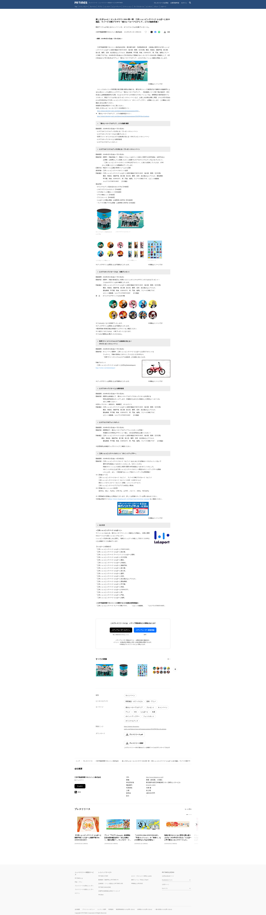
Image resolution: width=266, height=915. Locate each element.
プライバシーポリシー (88, 909)
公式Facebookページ (168, 876)
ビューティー (116, 6)
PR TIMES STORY (103, 876)
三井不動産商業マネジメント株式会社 (107, 761)
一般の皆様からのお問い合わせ (163, 909)
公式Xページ (165, 884)
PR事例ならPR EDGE (137, 883)
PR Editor (101, 895)
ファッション (127, 6)
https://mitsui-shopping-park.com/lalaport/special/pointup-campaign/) (129, 499)
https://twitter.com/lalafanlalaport (105, 368)
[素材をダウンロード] (165, 32)
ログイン (184, 3)
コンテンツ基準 (101, 909)
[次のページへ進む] (175, 669)
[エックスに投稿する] (151, 32)
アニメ (128, 712)
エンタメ (107, 6)
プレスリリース (87, 761)
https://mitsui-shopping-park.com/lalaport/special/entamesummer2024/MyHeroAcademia (123, 116)
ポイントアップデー (133, 716)
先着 (153, 712)
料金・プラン (78, 882)
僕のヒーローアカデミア (134, 707)
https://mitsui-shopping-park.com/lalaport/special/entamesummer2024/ (118, 111)
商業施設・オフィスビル (134, 701)
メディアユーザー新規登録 (145, 630)
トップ (78, 761)
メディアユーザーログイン (121, 630)
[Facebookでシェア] (155, 32)
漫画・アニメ (151, 701)
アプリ (100, 6)
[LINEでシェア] (159, 32)
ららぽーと (144, 712)
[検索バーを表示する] (190, 2)
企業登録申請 (174, 3)
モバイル (93, 6)
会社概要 (77, 909)
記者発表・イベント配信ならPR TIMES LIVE (110, 883)
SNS (135, 712)
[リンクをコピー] (168, 32)
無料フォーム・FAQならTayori (139, 880)
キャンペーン (130, 695)
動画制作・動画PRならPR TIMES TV (108, 880)
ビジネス (149, 6)
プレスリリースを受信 (161, 3)
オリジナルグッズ (132, 721)
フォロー (80, 786)
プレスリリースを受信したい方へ (84, 886)
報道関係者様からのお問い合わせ (125, 909)
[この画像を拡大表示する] (105, 670)
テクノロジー (83, 6)
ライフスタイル (139, 6)
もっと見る (188, 809)
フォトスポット (148, 716)
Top (76, 6)
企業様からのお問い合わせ (144, 909)
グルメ (156, 6)
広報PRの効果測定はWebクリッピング (109, 891)
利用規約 (110, 909)
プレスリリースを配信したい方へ (84, 889)
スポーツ (163, 6)
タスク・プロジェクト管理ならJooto (141, 876)
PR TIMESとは (79, 878)
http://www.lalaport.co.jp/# (154, 777)
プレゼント (150, 707)
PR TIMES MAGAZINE (104, 887)
